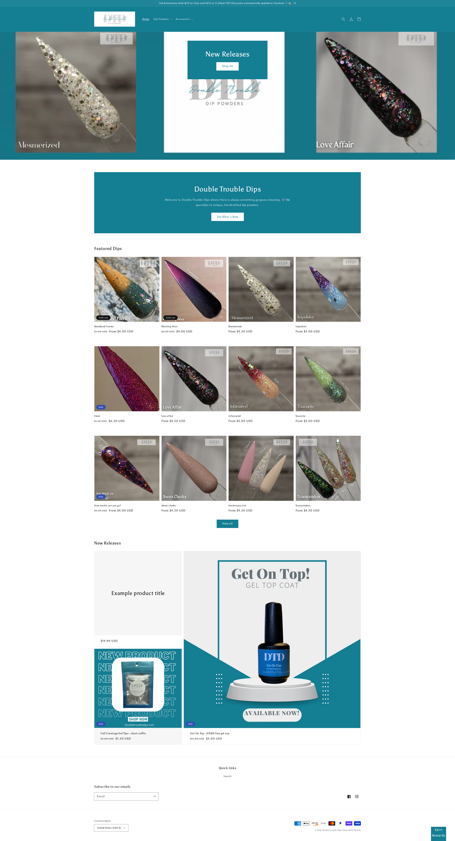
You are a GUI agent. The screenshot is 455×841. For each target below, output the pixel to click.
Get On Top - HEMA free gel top (209, 733)
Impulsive (301, 326)
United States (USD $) (109, 827)
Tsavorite (300, 416)
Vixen (97, 416)
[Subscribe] (154, 796)
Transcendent (303, 505)
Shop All (227, 66)
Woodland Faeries (104, 326)
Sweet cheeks (168, 505)
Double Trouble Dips (332, 830)
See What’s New (227, 216)
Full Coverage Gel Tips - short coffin (123, 733)
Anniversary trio (237, 505)
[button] (343, 19)
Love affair (167, 416)
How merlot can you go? (107, 505)
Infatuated (234, 416)
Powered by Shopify (351, 830)
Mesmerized (235, 326)
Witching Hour (169, 326)
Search (227, 776)
